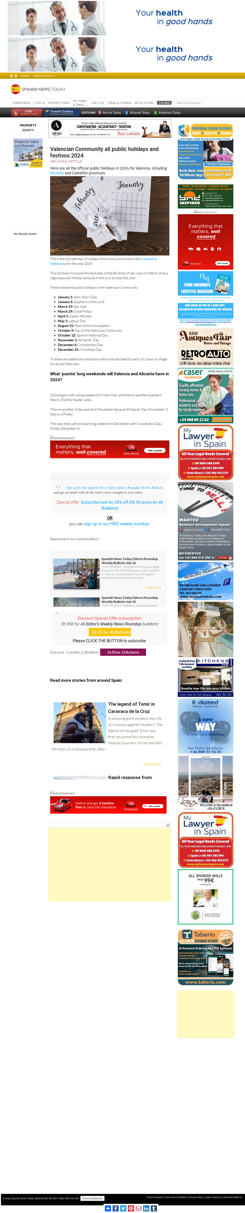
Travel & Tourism (119, 103)
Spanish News (21, 103)
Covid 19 (39, 103)
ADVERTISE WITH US (43, 76)
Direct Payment (155, 1197)
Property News (59, 103)
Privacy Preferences (92, 1198)
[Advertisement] (109, 864)
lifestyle (98, 103)
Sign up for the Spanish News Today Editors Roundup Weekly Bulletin (114, 487)
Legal (208, 1197)
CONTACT (25, 76)
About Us (217, 1197)
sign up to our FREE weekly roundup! (116, 523)
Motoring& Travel (80, 103)
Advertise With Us (233, 1197)
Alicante (57, 173)
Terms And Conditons (176, 1197)
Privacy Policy (196, 1197)
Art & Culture (144, 103)
